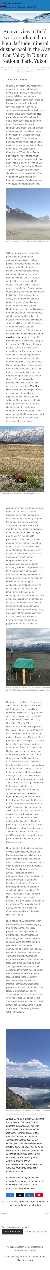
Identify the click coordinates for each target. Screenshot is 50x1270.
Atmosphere (40, 69)
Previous (5, 1213)
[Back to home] (25, 5)
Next (47, 1213)
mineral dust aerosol (24, 1205)
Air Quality (26, 69)
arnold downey (25, 1201)
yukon (38, 1205)
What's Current (24, 71)
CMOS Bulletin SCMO (24, 67)
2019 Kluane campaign (17, 705)
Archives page (13, 1232)
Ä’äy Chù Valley (9, 1201)
